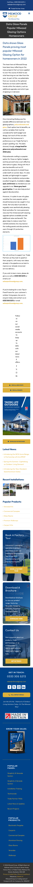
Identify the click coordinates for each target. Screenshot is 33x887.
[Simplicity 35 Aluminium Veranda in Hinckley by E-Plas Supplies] (19, 486)
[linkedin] (23, 687)
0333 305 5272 (19, 2)
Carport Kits (8, 525)
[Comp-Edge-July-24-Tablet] (16, 732)
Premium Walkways (11, 520)
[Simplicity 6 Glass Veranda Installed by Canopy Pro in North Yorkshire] (12, 486)
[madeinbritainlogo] (16, 714)
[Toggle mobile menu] (29, 13)
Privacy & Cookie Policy (10, 874)
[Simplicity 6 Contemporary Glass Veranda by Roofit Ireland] (6, 493)
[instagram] (19, 687)
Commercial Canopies (12, 511)
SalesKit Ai (20, 876)
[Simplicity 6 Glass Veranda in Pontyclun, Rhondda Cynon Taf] (6, 486)
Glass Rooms (8, 516)
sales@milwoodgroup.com (16, 4)
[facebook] (9, 687)
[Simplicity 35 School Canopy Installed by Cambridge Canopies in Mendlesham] (12, 493)
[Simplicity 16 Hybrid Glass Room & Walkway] (26, 486)
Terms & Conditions (23, 874)
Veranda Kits (8, 507)
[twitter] (14, 687)
